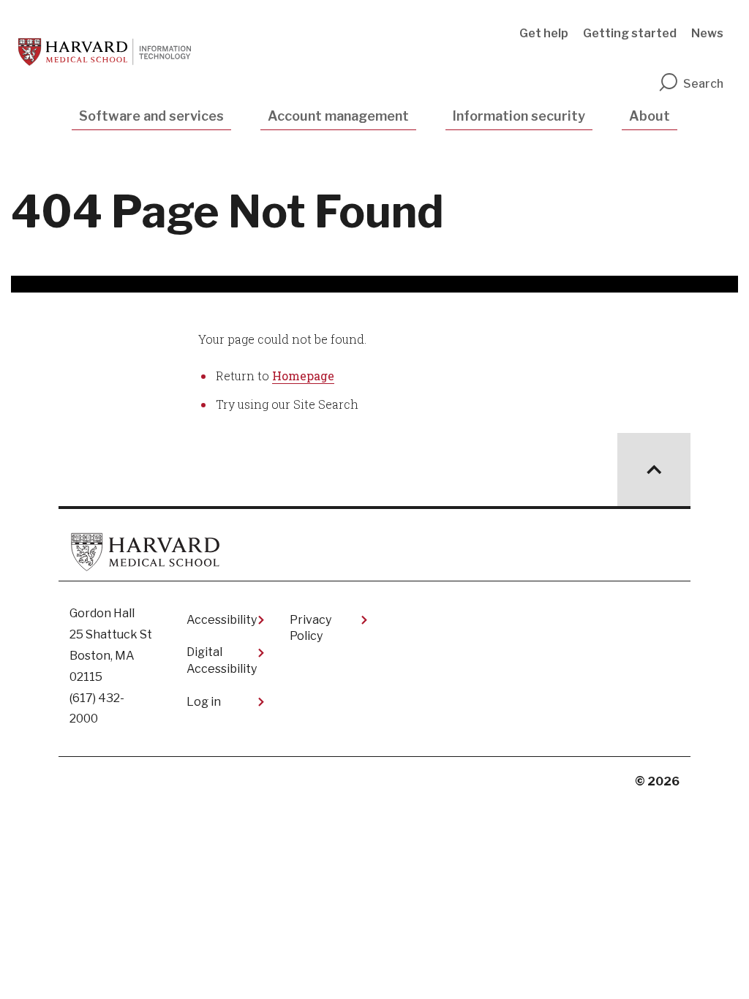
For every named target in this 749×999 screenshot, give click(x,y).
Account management (338, 116)
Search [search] (703, 84)
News (707, 33)
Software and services (151, 116)
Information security (519, 116)
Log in (204, 702)
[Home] (104, 52)
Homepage (303, 375)
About (649, 116)
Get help (543, 33)
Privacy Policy (310, 628)
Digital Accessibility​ (222, 660)
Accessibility (222, 620)
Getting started (630, 33)
